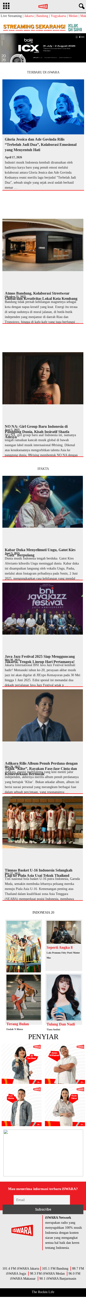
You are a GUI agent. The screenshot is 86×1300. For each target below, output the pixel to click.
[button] (80, 6)
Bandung (42, 16)
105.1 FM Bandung (55, 1268)
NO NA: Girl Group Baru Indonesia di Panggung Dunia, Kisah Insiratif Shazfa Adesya (37, 431)
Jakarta (29, 16)
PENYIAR (43, 1037)
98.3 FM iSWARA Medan (47, 1273)
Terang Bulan (17, 1024)
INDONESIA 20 (43, 912)
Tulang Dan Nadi (61, 1024)
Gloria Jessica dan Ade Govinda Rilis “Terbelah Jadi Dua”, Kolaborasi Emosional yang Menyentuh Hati (40, 144)
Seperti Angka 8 (60, 947)
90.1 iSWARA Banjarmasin (57, 1278)
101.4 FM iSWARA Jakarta (20, 1268)
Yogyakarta (58, 16)
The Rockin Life (43, 1292)
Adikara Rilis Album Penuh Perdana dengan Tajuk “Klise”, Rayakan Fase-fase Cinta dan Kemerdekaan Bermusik (41, 768)
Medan (73, 16)
